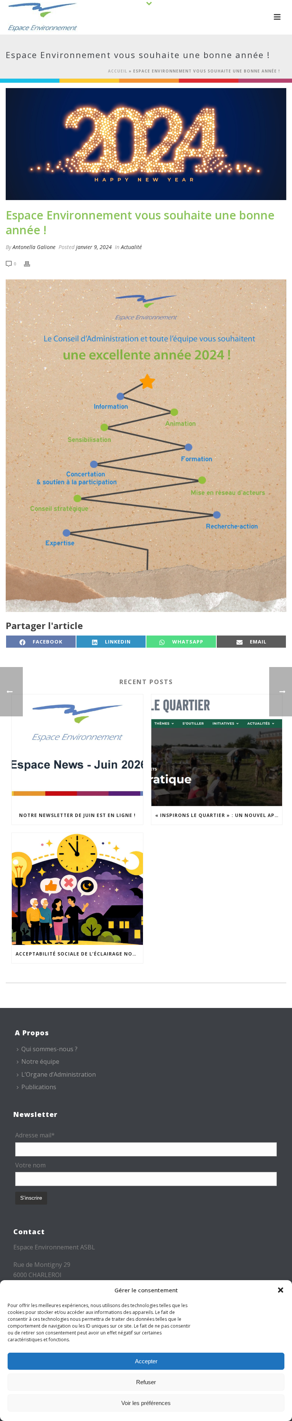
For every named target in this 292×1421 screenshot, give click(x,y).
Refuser (146, 1382)
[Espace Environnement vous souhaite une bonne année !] (146, 144)
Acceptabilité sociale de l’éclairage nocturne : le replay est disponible (79, 954)
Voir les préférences (146, 1403)
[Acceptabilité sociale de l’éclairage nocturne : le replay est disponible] (77, 889)
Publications (38, 1087)
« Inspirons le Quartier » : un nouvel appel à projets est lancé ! (218, 815)
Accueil (117, 71)
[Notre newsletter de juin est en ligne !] (77, 750)
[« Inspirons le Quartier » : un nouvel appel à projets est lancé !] (216, 750)
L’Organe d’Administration (58, 1074)
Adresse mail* (35, 1135)
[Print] (31, 263)
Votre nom (30, 1165)
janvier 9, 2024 (94, 247)
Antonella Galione (34, 247)
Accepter (146, 1361)
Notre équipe (40, 1061)
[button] (280, 1290)
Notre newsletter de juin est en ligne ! (77, 815)
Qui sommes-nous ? (49, 1049)
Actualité (131, 247)
